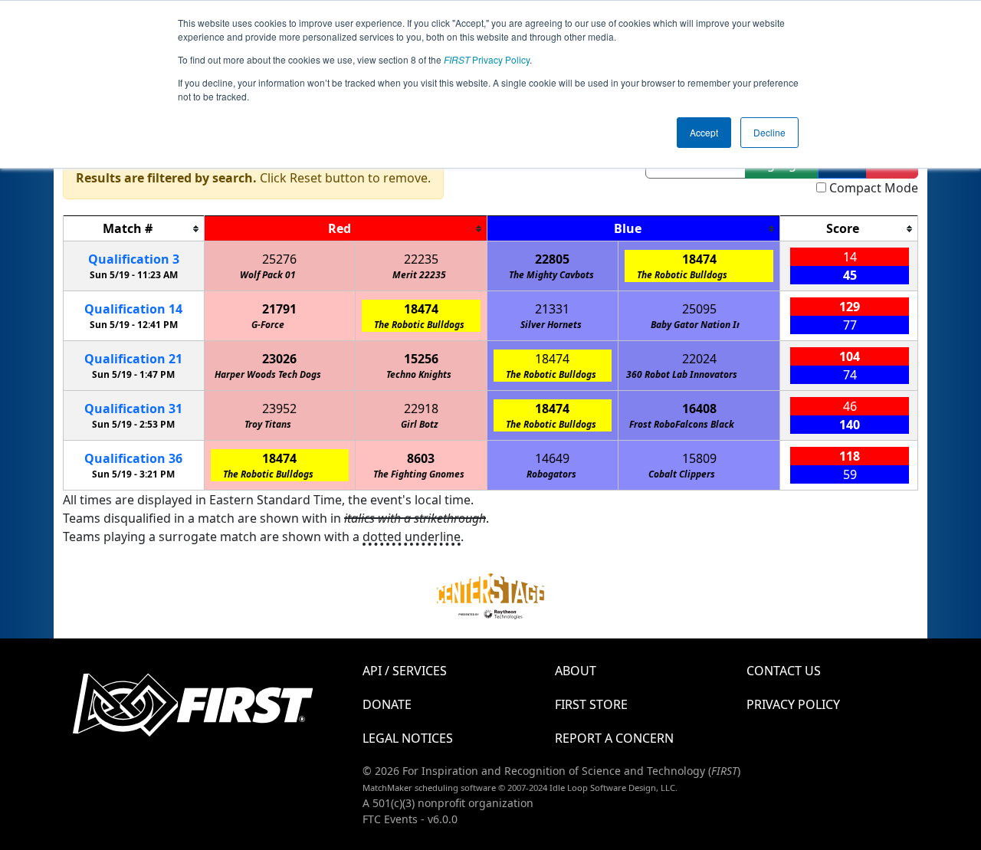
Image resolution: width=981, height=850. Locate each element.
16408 (699, 408)
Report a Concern (614, 738)
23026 (279, 358)
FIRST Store (591, 704)
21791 (279, 308)
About (575, 670)
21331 (552, 308)
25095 (699, 308)
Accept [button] (704, 132)
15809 (699, 458)
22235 (421, 259)
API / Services (405, 670)
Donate (387, 704)
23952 (279, 408)
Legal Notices (408, 738)
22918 (421, 408)
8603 (421, 458)
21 (133, 358)
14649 (552, 458)
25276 (279, 259)
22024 (699, 358)
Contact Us (783, 670)
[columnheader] (134, 228)
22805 (552, 259)
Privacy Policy (487, 59)
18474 (699, 259)
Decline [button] (769, 132)
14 (133, 308)
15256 (421, 358)
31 (133, 408)
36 (133, 458)
